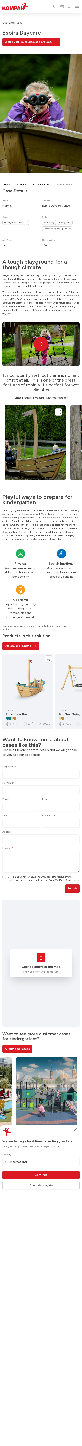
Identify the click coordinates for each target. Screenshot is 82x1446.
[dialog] (41, 723)
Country (6, 1154)
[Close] (75, 1129)
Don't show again (41, 1185)
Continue (41, 1175)
